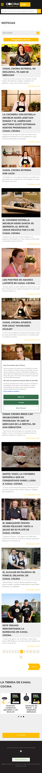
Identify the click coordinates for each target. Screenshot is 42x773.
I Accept (21, 402)
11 (34, 651)
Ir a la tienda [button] (21, 735)
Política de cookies (21, 766)
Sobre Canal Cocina (13, 747)
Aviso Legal (22, 764)
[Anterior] (4, 651)
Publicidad (32, 747)
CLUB (23, 4)
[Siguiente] (21, 657)
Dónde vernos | (24, 747)
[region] (21, 386)
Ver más (34, 667)
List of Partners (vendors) (11, 391)
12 (38, 651)
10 (30, 651)
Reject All (21, 397)
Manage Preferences (21, 759)
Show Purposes (21, 408)
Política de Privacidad (33, 764)
